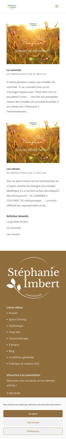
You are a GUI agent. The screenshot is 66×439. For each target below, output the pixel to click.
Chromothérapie (18, 338)
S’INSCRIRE (14, 393)
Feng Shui (14, 332)
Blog (11, 351)
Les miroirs (13, 168)
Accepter (33, 413)
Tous (44, 73)
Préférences (33, 431)
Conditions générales (21, 357)
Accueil (13, 313)
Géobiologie (16, 326)
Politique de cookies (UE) (24, 363)
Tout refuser (33, 422)
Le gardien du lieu (17, 221)
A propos (14, 344)
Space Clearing (17, 319)
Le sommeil (14, 70)
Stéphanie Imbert (18, 73)
